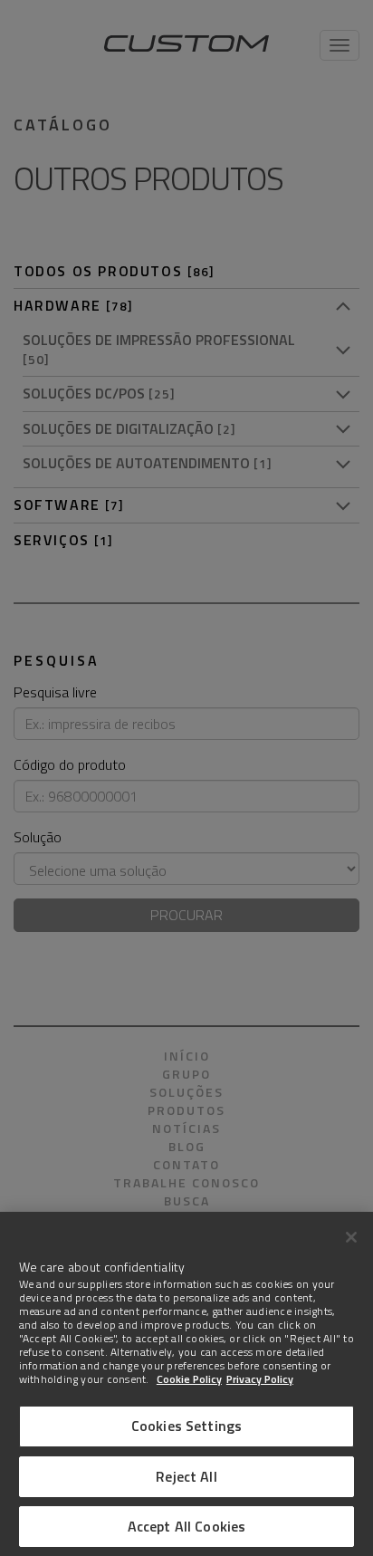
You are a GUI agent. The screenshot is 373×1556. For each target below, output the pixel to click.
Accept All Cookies (187, 1526)
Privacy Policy (259, 1379)
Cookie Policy (189, 1379)
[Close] (351, 1237)
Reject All (186, 1476)
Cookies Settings (187, 1425)
